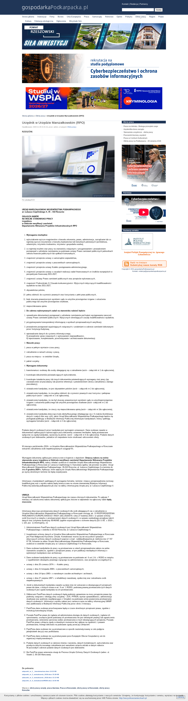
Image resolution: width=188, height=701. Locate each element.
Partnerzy (144, 4)
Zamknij (180, 697)
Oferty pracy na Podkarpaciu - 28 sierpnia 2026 (142, 141)
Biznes (61, 17)
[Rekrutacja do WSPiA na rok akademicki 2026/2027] (94, 109)
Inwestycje (41, 17)
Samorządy (97, 17)
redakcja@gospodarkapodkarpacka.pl (152, 271)
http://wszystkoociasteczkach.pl (133, 698)
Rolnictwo (109, 17)
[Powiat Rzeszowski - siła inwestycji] (94, 49)
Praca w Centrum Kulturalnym (135, 138)
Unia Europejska (74, 17)
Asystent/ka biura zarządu (134, 129)
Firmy (52, 17)
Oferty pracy (140, 17)
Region (152, 17)
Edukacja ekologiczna (44, 21)
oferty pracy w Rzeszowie (87, 688)
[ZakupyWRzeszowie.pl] (137, 241)
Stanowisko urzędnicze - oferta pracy (138, 132)
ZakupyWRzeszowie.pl (132, 252)
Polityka (128, 17)
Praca (86, 17)
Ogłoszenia (61, 21)
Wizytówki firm (75, 21)
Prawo (161, 17)
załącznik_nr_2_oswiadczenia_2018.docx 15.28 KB (40, 674)
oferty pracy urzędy (38, 688)
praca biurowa (53, 688)
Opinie (119, 17)
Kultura (28, 21)
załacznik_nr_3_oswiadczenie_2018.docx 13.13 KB (40, 677)
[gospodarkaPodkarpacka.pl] (55, 7)
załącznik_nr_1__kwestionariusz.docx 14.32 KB (39, 671)
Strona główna (28, 17)
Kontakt (125, 4)
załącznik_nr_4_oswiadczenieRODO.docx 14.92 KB (40, 680)
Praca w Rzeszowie (68, 688)
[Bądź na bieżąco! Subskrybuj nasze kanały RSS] (144, 263)
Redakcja (134, 4)
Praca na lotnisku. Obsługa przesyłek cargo (141, 126)
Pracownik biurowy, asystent (135, 135)
